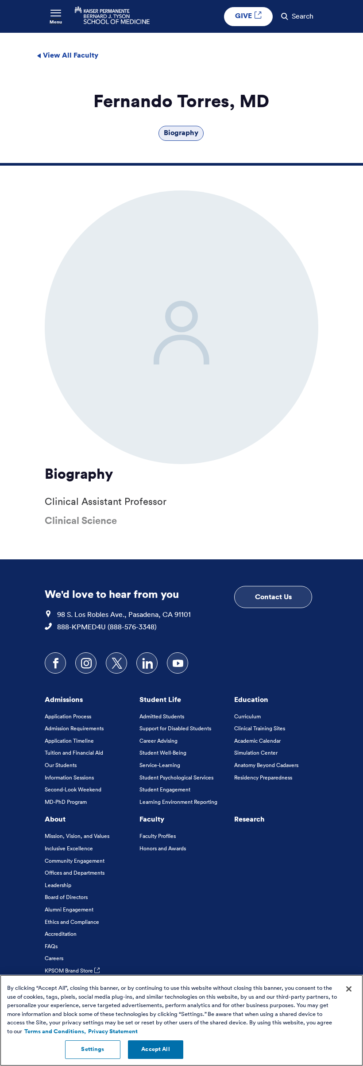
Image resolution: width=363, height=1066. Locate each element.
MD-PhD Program (66, 802)
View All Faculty (69, 55)
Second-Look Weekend (73, 789)
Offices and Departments (74, 872)
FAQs (51, 946)
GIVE (244, 15)
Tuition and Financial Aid (74, 752)
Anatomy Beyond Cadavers (266, 765)
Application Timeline (69, 740)
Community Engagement (74, 860)
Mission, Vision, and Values (77, 836)
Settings (92, 1049)
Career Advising (158, 740)
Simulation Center (256, 752)
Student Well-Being (162, 752)
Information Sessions (69, 777)
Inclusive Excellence (69, 848)
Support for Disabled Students (175, 728)
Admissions (64, 699)
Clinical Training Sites (259, 728)
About (55, 819)
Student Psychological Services (176, 777)
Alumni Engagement (69, 909)
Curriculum (247, 716)
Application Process (68, 716)
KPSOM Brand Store (69, 970)
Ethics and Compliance (72, 922)
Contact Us (273, 596)
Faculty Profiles (157, 836)
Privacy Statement (113, 1031)
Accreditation (61, 934)
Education (251, 699)
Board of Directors (66, 897)
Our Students (61, 765)
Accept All (155, 1049)
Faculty (151, 819)
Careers (54, 958)
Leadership (58, 885)
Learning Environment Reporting (178, 802)
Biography (181, 132)
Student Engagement (164, 789)
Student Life (160, 699)
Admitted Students (161, 716)
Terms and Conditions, (55, 1031)
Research (249, 819)
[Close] (349, 989)
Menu (56, 22)
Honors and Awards (162, 848)
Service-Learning (159, 765)
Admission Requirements (74, 728)
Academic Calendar (257, 740)
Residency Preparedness (263, 777)
